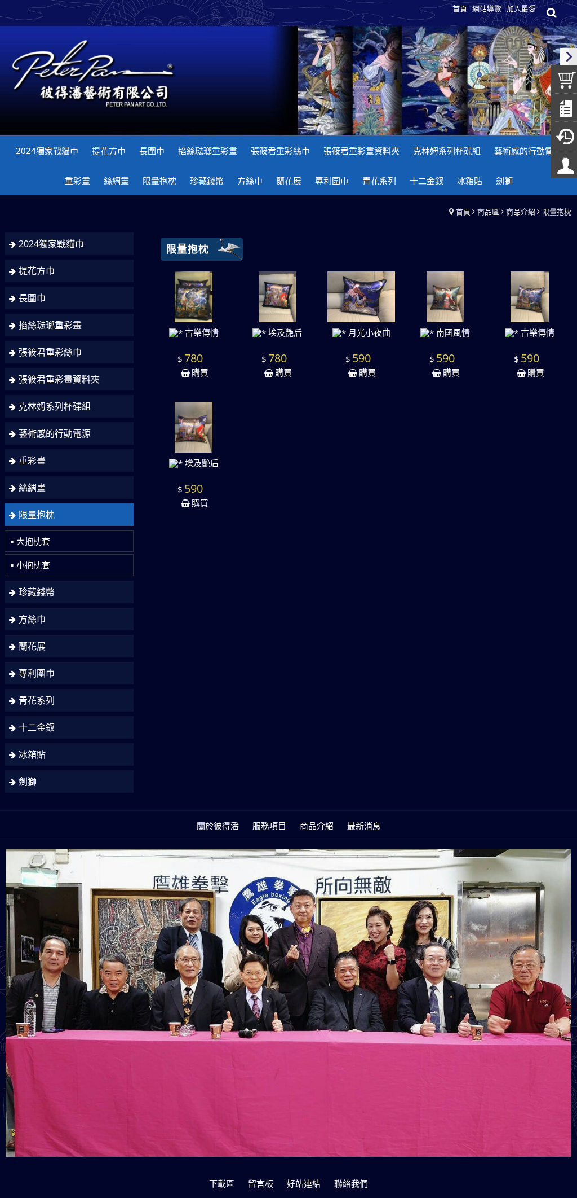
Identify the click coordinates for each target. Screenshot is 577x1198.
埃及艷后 (284, 332)
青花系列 (37, 700)
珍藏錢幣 (37, 592)
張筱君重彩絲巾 (50, 352)
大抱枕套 (33, 541)
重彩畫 (32, 460)
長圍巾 (32, 298)
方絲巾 (32, 619)
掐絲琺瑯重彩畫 (50, 325)
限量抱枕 (556, 212)
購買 (200, 372)
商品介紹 (520, 212)
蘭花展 (32, 646)
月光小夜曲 (368, 332)
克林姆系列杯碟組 (55, 406)
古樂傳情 (201, 332)
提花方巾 (37, 271)
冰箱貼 (32, 754)
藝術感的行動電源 (55, 433)
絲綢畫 (32, 487)
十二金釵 (37, 727)
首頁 (463, 212)
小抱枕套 (33, 565)
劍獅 (28, 781)
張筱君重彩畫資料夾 (59, 379)
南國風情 (452, 332)
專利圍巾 (37, 673)
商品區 (488, 212)
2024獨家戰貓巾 (51, 244)
